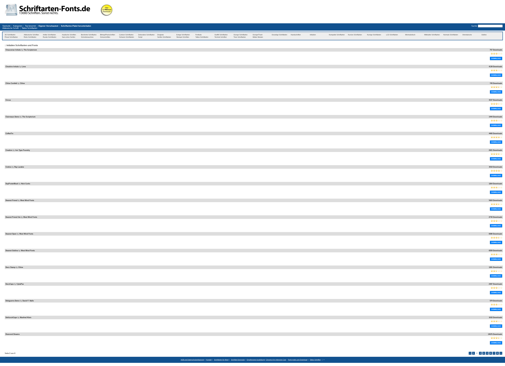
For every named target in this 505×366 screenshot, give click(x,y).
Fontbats (198, 35)
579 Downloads (496, 301)
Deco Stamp (10, 267)
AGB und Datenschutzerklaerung (192, 360)
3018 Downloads (495, 167)
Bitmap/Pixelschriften (107, 35)
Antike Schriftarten (49, 35)
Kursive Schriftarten (355, 35)
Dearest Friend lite (13, 217)
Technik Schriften (220, 37)
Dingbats (160, 35)
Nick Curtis (25, 184)
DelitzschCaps (11, 317)
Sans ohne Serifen (68, 37)
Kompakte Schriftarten (337, 35)
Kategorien (17, 26)
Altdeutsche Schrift (10, 28)
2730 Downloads (495, 217)
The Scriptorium (30, 50)
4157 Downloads (495, 100)
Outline (484, 35)
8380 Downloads (495, 234)
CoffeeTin (9, 133)
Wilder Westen (258, 37)
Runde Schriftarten (49, 37)
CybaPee (20, 284)
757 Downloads (496, 50)
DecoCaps (10, 284)
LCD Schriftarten (392, 35)
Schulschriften (105, 37)
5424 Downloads (495, 200)
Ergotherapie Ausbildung (256, 360)
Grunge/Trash (257, 35)
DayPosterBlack (12, 184)
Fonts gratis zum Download (297, 360)
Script (140, 37)
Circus (8, 100)
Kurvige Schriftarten (374, 35)
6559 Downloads (495, 251)
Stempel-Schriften (182, 37)
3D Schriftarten (10, 35)
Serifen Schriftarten (164, 37)
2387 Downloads (495, 284)
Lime (24, 67)
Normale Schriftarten (450, 35)
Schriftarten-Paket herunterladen (76, 26)
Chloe (22, 83)
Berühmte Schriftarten (89, 35)
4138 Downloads (495, 67)
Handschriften (296, 35)
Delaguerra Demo (13, 301)
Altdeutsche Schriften (31, 35)
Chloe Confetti (11, 83)
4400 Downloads (495, 133)
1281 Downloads (495, 267)
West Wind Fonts (27, 200)
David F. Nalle (28, 301)
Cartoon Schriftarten (126, 35)
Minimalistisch (410, 35)
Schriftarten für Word (221, 360)
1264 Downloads (495, 184)
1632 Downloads (495, 317)
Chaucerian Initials (13, 50)
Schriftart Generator (238, 360)
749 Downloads (496, 83)
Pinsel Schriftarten (11, 37)
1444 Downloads (495, 117)
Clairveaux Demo (12, 117)
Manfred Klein (25, 317)
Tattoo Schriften (315, 360)
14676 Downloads (495, 334)
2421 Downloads (495, 150)
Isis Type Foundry (22, 150)
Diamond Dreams (13, 334)
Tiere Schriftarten (240, 37)
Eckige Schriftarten (183, 35)
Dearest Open (11, 234)
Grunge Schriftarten (241, 35)
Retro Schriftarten (30, 37)
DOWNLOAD (496, 58)
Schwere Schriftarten (126, 37)
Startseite (6, 26)
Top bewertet (30, 26)
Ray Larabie (19, 167)
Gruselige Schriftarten (279, 35)
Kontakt (209, 360)
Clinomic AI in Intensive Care (276, 360)
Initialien (313, 35)
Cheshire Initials (12, 67)
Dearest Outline (12, 251)
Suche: (474, 26)
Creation (9, 150)
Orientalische (467, 35)
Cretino (8, 167)
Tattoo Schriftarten (29, 28)
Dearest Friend (11, 200)
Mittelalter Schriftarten (432, 35)
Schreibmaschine (87, 37)
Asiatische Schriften (69, 35)
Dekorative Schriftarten (146, 35)
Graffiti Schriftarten (221, 35)
